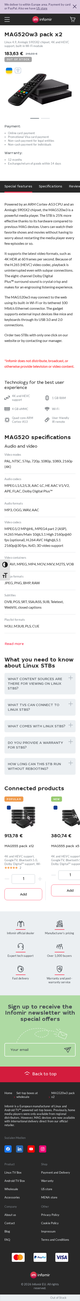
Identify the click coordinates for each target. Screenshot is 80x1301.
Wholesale (11, 1189)
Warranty (47, 1181)
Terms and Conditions (55, 1239)
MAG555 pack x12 (19, 846)
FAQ (7, 1239)
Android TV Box (14, 1181)
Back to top (44, 1074)
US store (41, 8)
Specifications (50, 186)
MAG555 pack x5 (65, 846)
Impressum (48, 1231)
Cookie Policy (50, 1223)
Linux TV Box (13, 1172)
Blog (7, 1231)
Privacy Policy (50, 1215)
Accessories (12, 1197)
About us (10, 1215)
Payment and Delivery (55, 1172)
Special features (18, 186)
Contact (9, 1223)
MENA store (49, 1197)
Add (23, 894)
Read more (14, 644)
